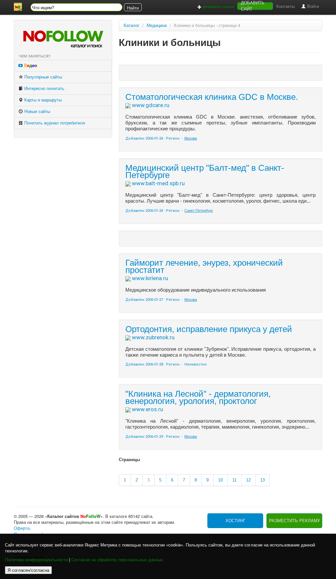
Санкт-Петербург (198, 210)
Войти (312, 6)
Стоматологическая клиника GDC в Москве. (211, 97)
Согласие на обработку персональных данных (117, 559)
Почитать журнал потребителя (54, 123)
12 (248, 480)
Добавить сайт (252, 6)
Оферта (22, 528)
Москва (190, 138)
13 (262, 480)
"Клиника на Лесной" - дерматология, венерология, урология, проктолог (198, 397)
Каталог (131, 25)
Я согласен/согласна (28, 570)
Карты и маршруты (42, 100)
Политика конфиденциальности (36, 559)
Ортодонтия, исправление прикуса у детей (208, 329)
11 (234, 480)
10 (220, 480)
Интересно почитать (43, 88)
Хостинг (235, 520)
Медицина (157, 25)
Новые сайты (36, 111)
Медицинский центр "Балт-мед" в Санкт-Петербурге (204, 171)
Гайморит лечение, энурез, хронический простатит (204, 266)
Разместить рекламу (294, 520)
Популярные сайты (42, 77)
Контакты (285, 6)
